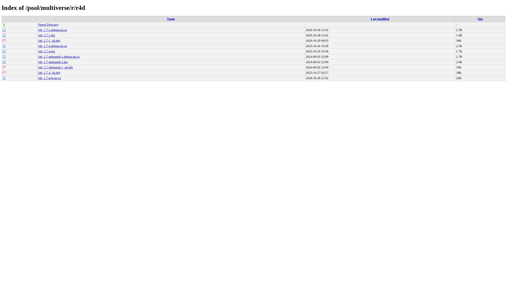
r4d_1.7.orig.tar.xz (49, 78)
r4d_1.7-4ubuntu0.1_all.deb (55, 67)
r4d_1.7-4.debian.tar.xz (52, 46)
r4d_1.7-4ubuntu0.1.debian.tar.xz (59, 56)
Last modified (380, 19)
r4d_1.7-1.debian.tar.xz (52, 30)
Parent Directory (48, 24)
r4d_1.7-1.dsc (46, 35)
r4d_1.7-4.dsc (46, 51)
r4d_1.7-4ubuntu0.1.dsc (53, 62)
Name (171, 19)
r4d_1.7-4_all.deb (49, 72)
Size (480, 19)
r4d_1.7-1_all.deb (49, 40)
